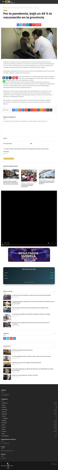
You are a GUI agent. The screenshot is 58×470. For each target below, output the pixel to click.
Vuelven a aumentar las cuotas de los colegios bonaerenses (27, 185)
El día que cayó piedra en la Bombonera (22, 350)
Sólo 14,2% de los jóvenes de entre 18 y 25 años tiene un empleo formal (30, 308)
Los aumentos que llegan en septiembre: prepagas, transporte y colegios (31, 314)
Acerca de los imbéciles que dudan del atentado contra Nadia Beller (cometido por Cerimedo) (32, 369)
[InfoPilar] (7, 2)
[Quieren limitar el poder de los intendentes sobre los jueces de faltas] (47, 174)
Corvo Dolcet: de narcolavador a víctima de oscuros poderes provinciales (31, 295)
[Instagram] (56, 464)
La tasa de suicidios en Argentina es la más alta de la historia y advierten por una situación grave (33, 302)
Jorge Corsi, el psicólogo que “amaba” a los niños (25, 375)
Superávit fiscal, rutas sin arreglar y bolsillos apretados (26, 362)
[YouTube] (54, 464)
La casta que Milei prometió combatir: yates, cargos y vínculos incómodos (31, 356)
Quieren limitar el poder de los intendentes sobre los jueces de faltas (47, 182)
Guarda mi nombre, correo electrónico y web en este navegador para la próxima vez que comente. (26, 148)
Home (5, 7)
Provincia (10, 7)
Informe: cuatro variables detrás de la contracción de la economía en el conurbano (31, 323)
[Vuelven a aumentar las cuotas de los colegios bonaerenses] (29, 175)
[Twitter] (53, 464)
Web (31, 143)
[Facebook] (51, 464)
